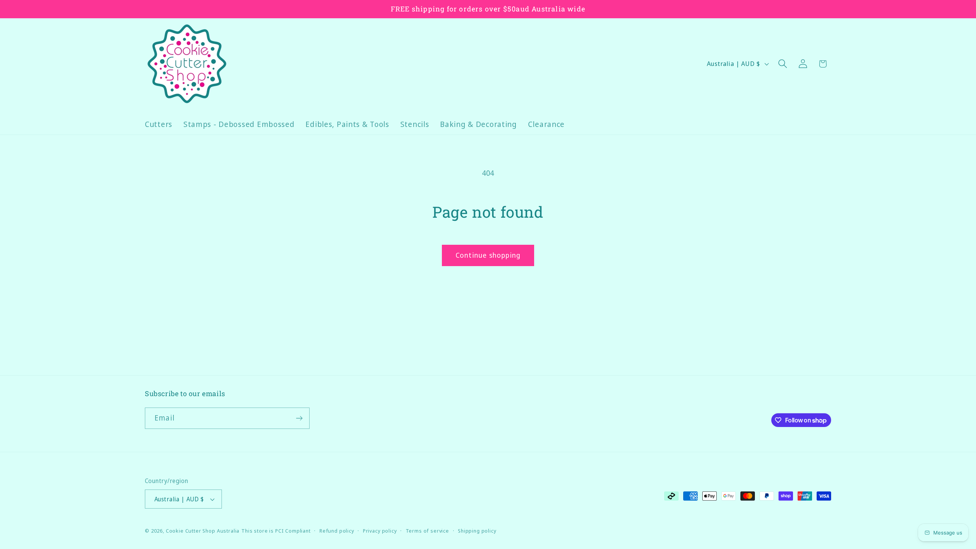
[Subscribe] (299, 418)
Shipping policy (477, 530)
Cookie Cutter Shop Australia (203, 530)
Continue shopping (488, 255)
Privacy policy (380, 530)
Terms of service (427, 530)
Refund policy (336, 530)
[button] (782, 64)
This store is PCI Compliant (276, 530)
